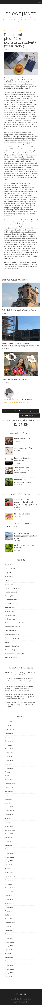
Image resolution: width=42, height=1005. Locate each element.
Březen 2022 (9, 892)
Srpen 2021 (9, 919)
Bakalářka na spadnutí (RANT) (15, 379)
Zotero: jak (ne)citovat (23, 524)
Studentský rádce (11, 627)
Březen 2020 (9, 957)
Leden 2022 (9, 899)
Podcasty (8, 596)
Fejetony (7, 31)
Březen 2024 (9, 799)
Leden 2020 (9, 965)
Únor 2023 (8, 849)
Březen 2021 (9, 930)
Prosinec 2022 (9, 857)
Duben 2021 (9, 926)
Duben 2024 (9, 795)
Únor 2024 (8, 803)
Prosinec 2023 (9, 810)
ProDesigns (25, 1002)
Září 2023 (8, 822)
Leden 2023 (9, 853)
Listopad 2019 (9, 973)
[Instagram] (21, 426)
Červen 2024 (9, 787)
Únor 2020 (8, 961)
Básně (7, 565)
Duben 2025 (9, 749)
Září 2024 (8, 776)
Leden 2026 (9, 726)
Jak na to (8, 580)
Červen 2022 (9, 880)
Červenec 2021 (10, 923)
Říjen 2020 (8, 950)
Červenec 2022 (10, 876)
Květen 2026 (9, 722)
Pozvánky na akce (11, 600)
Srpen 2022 (9, 872)
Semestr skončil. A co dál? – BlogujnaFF (18, 702)
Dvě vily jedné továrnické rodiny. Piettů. (19, 310)
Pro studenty (9, 603)
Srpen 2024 (9, 780)
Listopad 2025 (9, 733)
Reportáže (8, 615)
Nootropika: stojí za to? (29, 415)
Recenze (8, 607)
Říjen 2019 (8, 977)
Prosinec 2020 (9, 942)
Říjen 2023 (8, 818)
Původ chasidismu (22, 439)
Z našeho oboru (10, 646)
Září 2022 (8, 868)
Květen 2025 (9, 745)
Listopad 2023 (9, 814)
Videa (7, 642)
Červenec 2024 (10, 783)
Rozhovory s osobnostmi (13, 623)
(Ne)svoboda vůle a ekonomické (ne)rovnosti (20, 411)
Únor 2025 (8, 756)
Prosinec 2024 (9, 764)
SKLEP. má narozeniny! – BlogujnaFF (17, 673)
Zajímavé (8, 650)
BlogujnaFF (21, 14)
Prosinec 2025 (9, 729)
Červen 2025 (9, 741)
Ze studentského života (20, 31)
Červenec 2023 (10, 830)
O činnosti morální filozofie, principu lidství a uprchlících (25, 535)
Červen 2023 (9, 834)
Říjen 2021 (8, 911)
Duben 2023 (9, 841)
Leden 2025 (9, 760)
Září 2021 (8, 915)
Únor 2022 (8, 895)
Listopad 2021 (9, 907)
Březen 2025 (9, 753)
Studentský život (10, 630)
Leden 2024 (9, 807)
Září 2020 (8, 953)
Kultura (7, 584)
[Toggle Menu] (39, 2)
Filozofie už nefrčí (22, 514)
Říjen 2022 (8, 865)
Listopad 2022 (9, 861)
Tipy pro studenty (11, 634)
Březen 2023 (9, 845)
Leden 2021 (9, 938)
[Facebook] (16, 426)
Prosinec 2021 (9, 903)
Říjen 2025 (8, 737)
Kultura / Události (11, 588)
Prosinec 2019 (9, 969)
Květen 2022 (9, 884)
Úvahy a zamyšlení (11, 638)
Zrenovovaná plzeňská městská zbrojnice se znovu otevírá (24, 470)
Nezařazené (9, 592)
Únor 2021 (8, 934)
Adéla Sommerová (11, 50)
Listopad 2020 (9, 946)
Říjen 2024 (8, 772)
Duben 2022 (9, 888)
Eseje (6, 572)
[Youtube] (26, 426)
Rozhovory (8, 619)
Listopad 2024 (9, 768)
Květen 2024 (9, 791)
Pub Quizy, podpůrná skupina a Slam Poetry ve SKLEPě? (20, 704)
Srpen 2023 (9, 826)
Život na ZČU (9, 657)
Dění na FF (8, 569)
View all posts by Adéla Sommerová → (17, 402)
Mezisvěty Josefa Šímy (23, 448)
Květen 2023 (9, 838)
